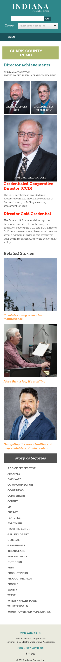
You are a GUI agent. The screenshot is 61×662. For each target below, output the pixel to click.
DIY (9, 506)
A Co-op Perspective (21, 468)
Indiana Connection (18, 72)
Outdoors (14, 562)
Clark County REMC (44, 75)
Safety (12, 589)
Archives (13, 473)
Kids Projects (17, 556)
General (13, 540)
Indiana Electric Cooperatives (30, 638)
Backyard (14, 479)
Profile (12, 584)
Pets (10, 567)
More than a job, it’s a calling (24, 381)
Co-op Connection (20, 484)
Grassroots (16, 545)
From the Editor (18, 529)
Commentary (16, 495)
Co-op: (9, 25)
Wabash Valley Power (22, 600)
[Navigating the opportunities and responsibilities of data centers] (30, 414)
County (12, 501)
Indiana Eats (16, 551)
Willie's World (17, 606)
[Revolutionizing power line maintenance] (30, 285)
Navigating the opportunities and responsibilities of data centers (28, 446)
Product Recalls (19, 578)
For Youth (14, 523)
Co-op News (15, 490)
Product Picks (17, 573)
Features (13, 517)
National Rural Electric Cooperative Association (31, 642)
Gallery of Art (18, 534)
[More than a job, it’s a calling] (30, 351)
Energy (12, 512)
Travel (12, 595)
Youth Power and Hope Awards (29, 611)
